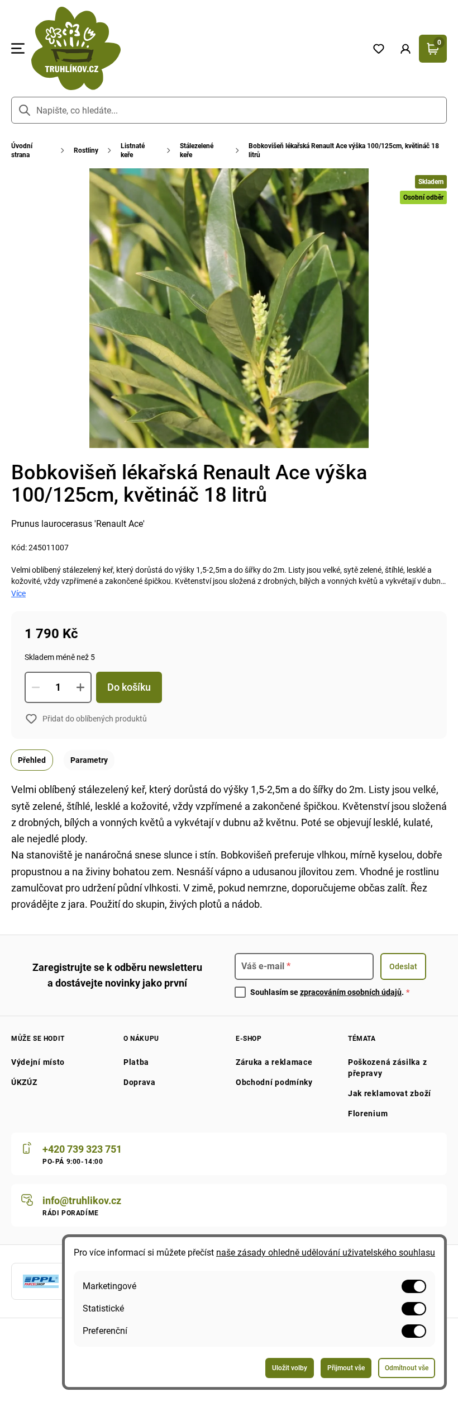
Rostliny (86, 150)
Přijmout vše (346, 1368)
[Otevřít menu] (18, 48)
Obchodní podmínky (274, 1082)
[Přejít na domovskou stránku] (195, 48)
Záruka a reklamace (274, 1062)
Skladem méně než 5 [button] (60, 657)
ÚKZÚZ (24, 1082)
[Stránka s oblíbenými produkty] (378, 48)
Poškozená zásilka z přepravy (387, 1068)
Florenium (368, 1113)
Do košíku (129, 687)
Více (18, 593)
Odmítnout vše (406, 1368)
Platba (136, 1062)
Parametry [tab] (89, 760)
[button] (405, 48)
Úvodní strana (21, 150)
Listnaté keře (133, 150)
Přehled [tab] (32, 760)
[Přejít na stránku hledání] (24, 110)
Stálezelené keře (196, 150)
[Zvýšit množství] (80, 687)
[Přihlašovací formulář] (405, 48)
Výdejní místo (38, 1062)
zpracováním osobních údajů (351, 992)
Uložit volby (289, 1368)
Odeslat (403, 966)
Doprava (139, 1082)
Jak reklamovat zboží (389, 1093)
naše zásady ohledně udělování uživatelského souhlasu (325, 1252)
